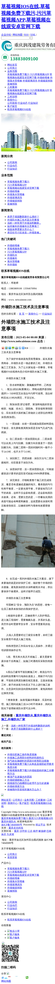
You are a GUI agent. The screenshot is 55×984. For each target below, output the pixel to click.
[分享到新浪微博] (3, 348)
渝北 (3, 834)
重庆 (16, 831)
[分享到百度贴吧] (19, 348)
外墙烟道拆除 (45, 80)
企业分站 (6, 34)
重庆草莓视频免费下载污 (14, 818)
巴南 (48, 831)
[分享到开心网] (16, 977)
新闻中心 (12, 100)
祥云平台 (40, 824)
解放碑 (42, 831)
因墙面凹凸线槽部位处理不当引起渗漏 (28, 783)
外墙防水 (12, 255)
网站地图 (17, 34)
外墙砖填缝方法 (15, 786)
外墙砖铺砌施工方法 (18, 780)
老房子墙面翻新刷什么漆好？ (23, 216)
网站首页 (12, 64)
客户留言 (12, 106)
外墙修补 (12, 258)
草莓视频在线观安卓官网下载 (23, 188)
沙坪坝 (23, 831)
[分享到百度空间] (13, 348)
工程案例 (12, 87)
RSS (26, 34)
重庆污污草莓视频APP (41, 818)
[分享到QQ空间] (6, 348)
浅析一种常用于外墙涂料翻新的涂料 (30, 725)
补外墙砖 (12, 264)
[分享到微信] (27, 977)
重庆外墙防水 (24, 715)
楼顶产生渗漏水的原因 (19, 776)
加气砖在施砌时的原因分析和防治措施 (28, 761)
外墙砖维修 (43, 77)
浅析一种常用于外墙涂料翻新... (24, 223)
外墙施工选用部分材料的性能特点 (25, 757)
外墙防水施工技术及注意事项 (23, 220)
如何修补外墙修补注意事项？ (23, 226)
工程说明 (12, 96)
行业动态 (23, 103)
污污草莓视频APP (39, 74)
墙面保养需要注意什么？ (20, 229)
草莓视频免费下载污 (18, 74)
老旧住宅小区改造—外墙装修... (24, 232)
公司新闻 (12, 103)
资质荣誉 (12, 857)
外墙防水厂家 (16, 719)
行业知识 (33, 103)
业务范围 (12, 71)
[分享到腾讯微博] (9, 348)
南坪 (35, 831)
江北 (30, 831)
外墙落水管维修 (15, 194)
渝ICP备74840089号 (11, 824)
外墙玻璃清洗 (30, 80)
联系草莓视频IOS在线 (19, 109)
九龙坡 (10, 834)
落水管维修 (13, 261)
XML (33, 34)
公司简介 (12, 68)
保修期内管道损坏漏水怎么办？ (24, 789)
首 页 (21, 313)
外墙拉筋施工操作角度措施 (22, 754)
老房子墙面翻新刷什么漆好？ (27, 729)
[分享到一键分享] (6, 977)
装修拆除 (12, 84)
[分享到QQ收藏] (16, 348)
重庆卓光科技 (16, 828)
